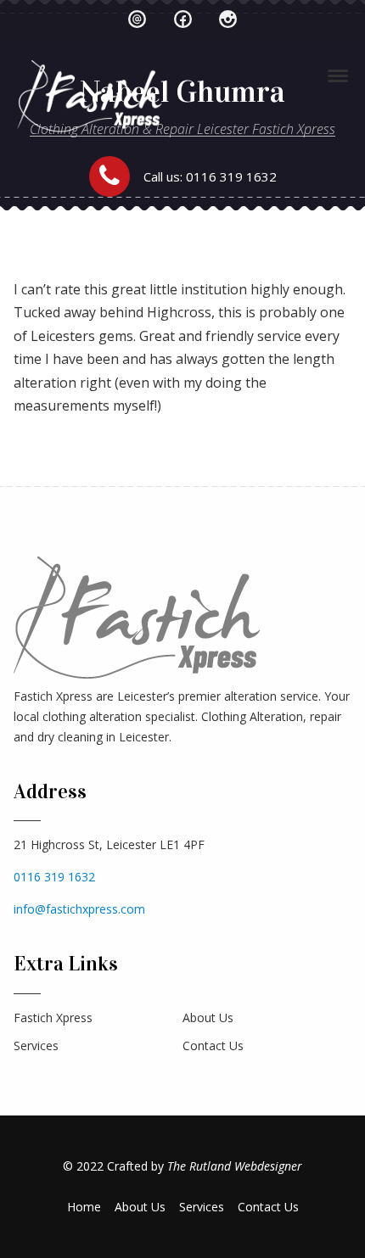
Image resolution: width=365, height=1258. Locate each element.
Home (84, 1207)
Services (36, 1045)
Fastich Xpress (53, 1017)
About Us (207, 1017)
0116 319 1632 (231, 176)
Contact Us (213, 1045)
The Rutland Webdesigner (234, 1166)
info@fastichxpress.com (79, 909)
